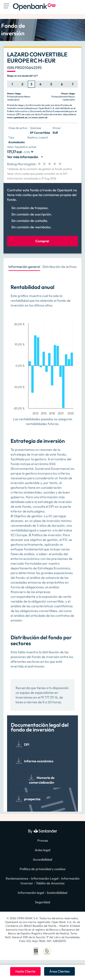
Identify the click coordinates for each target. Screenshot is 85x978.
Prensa (42, 840)
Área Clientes (59, 971)
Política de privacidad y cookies (42, 869)
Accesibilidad (42, 859)
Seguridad (42, 902)
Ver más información (23, 157)
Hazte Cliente (25, 971)
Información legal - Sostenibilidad (42, 893)
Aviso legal (42, 850)
